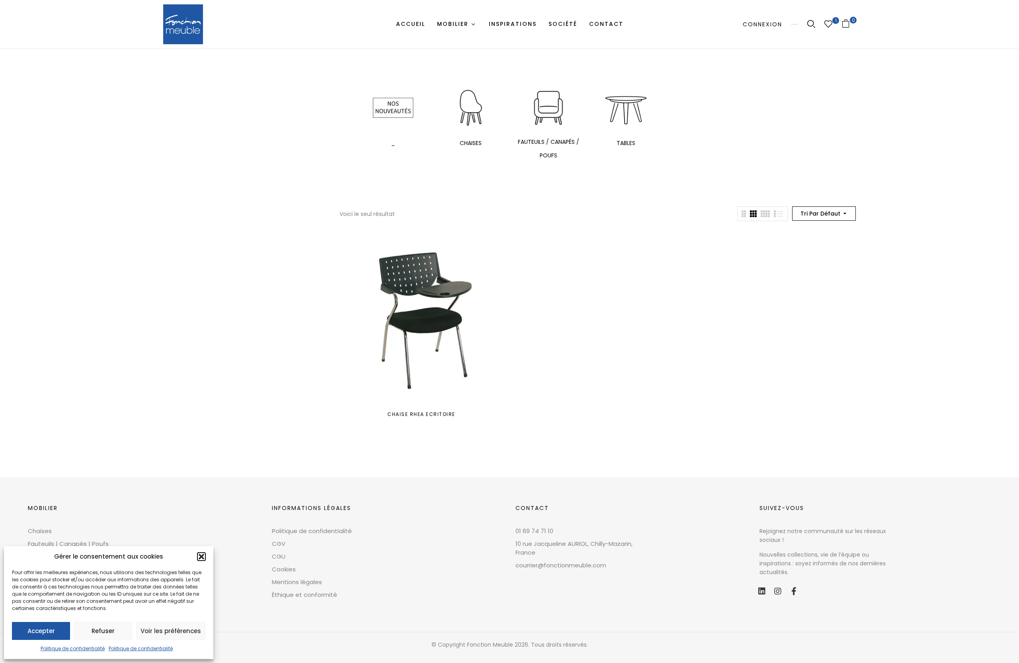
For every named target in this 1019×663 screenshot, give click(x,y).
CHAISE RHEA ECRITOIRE (421, 414)
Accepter (41, 631)
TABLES (626, 143)
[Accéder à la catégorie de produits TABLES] (626, 108)
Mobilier (43, 508)
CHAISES (471, 143)
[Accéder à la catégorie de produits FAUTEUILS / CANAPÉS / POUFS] (548, 108)
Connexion (762, 24)
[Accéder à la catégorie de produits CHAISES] (471, 108)
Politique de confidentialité (73, 648)
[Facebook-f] (794, 591)
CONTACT (532, 508)
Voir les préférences (171, 631)
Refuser (103, 631)
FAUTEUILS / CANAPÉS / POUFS (548, 148)
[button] (201, 557)
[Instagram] (778, 591)
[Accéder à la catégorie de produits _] (393, 108)
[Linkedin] (762, 591)
